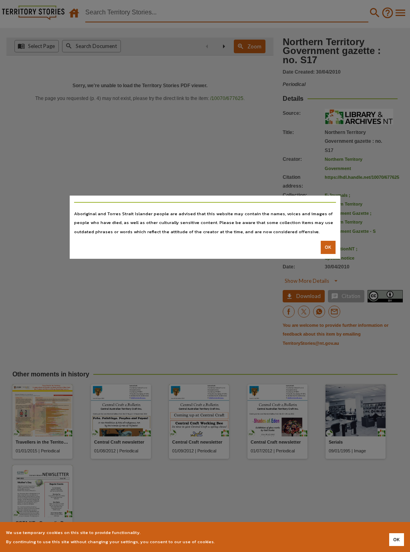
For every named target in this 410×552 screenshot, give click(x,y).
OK (328, 247)
